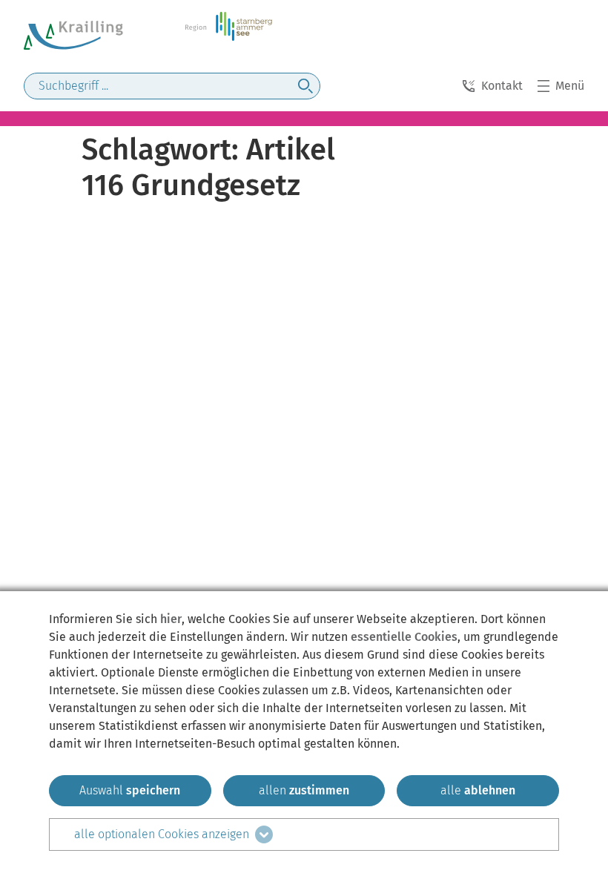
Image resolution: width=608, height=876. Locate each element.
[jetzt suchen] (305, 86)
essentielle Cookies (404, 637)
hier (171, 619)
